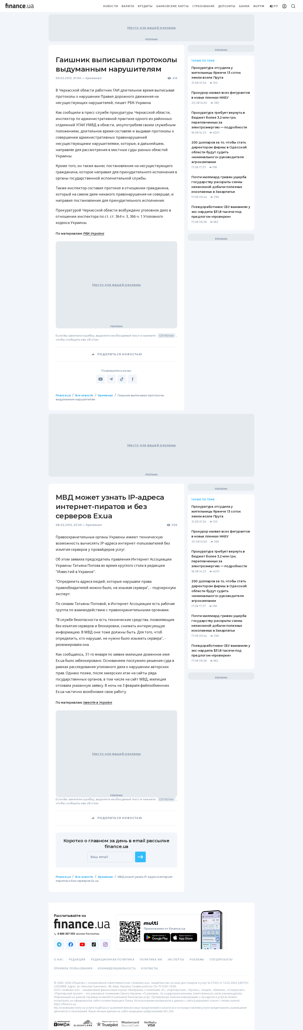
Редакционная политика (112, 959)
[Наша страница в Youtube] (82, 944)
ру (276, 6)
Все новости (84, 395)
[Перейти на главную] (19, 6)
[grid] (151, 651)
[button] (140, 857)
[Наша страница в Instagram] (105, 944)
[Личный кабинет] (284, 6)
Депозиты (227, 6)
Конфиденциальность (117, 968)
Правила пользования (73, 968)
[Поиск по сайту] (293, 6)
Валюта (128, 6)
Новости (110, 6)
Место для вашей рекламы (151, 28)
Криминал (93, 78)
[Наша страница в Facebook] (70, 944)
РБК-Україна (93, 234)
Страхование (203, 6)
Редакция (77, 959)
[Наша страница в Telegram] (59, 944)
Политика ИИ (151, 959)
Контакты (149, 968)
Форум (258, 6)
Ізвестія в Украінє (97, 703)
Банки (244, 6)
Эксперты (175, 959)
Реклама (197, 959)
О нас (58, 959)
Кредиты (145, 6)
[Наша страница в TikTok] (94, 944)
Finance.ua (63, 395)
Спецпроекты (221, 959)
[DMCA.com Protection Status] (62, 1028)
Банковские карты (172, 6)
